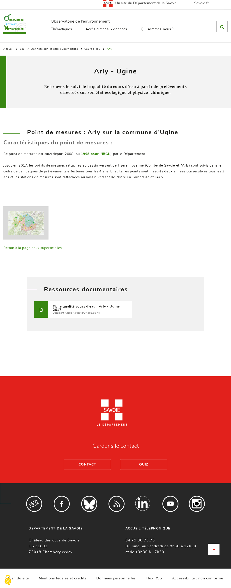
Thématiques (61, 29)
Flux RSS (154, 578)
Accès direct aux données (106, 29)
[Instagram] (197, 504)
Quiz (143, 464)
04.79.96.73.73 (140, 540)
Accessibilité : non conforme (197, 578)
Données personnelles (116, 578)
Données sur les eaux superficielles (54, 48)
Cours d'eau (92, 48)
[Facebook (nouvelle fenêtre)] (62, 504)
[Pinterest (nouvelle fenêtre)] (143, 504)
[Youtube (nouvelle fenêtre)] (170, 504)
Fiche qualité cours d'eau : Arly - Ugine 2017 (86, 308)
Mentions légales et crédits (62, 578)
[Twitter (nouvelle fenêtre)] (89, 504)
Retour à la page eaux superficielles (32, 248)
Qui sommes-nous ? (157, 29)
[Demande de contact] (34, 504)
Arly (109, 48)
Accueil (8, 48)
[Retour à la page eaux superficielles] (26, 222)
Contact (87, 464)
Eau (22, 48)
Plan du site (18, 578)
